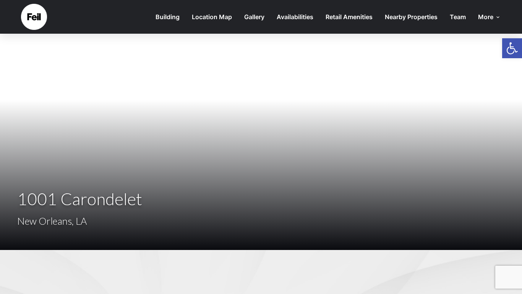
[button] (512, 48)
